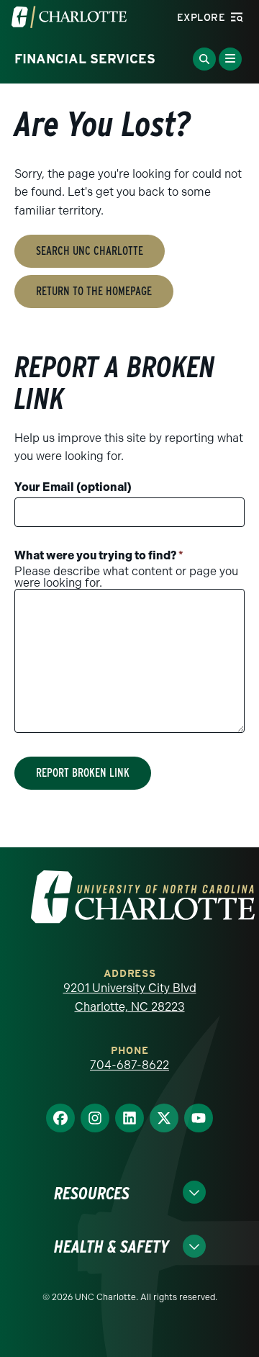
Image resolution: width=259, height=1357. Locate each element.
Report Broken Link (83, 773)
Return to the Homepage (94, 291)
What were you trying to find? (98, 555)
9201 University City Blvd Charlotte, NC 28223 (129, 997)
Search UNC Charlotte (89, 251)
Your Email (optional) (73, 487)
